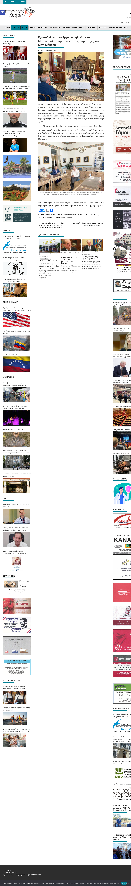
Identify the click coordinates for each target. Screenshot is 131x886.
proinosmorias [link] (44, 256)
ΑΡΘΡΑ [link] (24, 28)
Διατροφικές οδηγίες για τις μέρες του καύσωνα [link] (16, 505)
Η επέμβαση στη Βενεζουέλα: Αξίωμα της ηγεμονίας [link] (16, 332)
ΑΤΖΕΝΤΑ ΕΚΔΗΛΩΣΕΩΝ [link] (38, 28)
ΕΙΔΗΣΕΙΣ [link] (16, 28)
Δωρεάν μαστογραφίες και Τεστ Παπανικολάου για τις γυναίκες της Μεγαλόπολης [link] (15, 552)
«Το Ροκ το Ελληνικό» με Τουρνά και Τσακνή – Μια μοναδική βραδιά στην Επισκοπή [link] (15, 407)
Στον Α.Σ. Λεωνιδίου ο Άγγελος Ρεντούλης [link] (14, 42)
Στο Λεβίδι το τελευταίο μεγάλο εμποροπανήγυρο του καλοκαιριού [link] (14, 384)
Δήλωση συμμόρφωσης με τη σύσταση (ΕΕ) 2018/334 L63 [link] (22, 875)
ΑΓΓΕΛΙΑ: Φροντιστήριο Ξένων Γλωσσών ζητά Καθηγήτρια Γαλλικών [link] (16, 237)
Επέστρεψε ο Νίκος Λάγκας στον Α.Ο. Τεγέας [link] (16, 65)
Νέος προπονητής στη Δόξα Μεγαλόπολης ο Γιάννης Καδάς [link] (14, 110)
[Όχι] (129, 883)
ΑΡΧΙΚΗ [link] (7, 28)
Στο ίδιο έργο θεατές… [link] (10, 354)
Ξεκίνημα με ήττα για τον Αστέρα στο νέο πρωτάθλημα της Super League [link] (16, 87)
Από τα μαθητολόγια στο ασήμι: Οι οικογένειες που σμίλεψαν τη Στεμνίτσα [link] (16, 451)
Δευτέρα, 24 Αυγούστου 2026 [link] (48, 254)
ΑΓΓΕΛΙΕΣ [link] (102, 28)
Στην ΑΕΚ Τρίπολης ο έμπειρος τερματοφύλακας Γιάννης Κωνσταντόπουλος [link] (14, 133)
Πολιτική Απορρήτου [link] (10, 872)
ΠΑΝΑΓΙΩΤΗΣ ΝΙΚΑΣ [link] (93, 215)
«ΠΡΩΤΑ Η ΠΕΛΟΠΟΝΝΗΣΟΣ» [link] (48, 215)
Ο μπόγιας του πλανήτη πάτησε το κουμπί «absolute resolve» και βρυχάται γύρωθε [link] (16, 309)
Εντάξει (124, 883)
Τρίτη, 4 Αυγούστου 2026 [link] (91, 252)
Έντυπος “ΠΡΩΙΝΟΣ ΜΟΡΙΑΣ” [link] (73, 28)
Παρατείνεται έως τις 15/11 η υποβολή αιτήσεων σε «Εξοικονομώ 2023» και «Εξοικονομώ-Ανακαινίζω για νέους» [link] (52, 225)
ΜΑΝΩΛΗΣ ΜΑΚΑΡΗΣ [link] (81, 215)
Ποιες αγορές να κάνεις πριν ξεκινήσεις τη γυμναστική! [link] (16, 709)
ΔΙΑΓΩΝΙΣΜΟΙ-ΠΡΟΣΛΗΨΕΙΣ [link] (118, 28)
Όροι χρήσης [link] (7, 870)
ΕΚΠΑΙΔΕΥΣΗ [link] (91, 28)
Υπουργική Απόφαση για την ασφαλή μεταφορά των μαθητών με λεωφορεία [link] (88, 224)
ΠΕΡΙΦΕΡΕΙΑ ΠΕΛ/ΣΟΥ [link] (43, 217)
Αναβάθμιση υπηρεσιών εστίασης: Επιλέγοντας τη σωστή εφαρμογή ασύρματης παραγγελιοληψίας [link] (14, 687)
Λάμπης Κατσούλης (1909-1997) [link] (14, 429)
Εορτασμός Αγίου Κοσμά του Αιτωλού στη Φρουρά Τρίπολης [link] (17, 475)
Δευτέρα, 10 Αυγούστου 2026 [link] (70, 252)
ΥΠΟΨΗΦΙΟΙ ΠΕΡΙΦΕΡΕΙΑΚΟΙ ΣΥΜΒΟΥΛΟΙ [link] (61, 217)
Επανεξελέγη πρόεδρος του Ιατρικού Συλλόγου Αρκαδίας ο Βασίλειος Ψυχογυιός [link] (15, 529)
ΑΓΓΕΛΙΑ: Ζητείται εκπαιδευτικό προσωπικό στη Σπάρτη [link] (13, 259)
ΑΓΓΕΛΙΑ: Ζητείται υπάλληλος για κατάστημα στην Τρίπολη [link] (14, 280)
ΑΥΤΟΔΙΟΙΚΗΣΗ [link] (55, 28)
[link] (2, 12)
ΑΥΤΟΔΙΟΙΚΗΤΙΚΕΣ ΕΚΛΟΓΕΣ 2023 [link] (66, 215)
